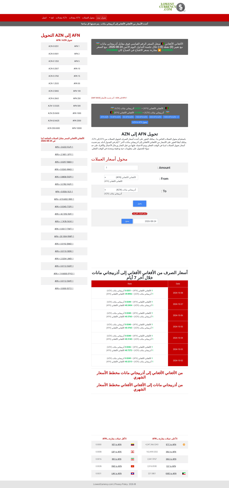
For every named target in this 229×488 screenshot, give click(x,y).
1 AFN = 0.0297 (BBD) (64, 162)
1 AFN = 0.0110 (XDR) (64, 251)
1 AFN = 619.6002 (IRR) (64, 199)
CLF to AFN (171, 466)
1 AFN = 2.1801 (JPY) (64, 154)
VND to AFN (116, 466)
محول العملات (88, 17)
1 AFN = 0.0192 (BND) (64, 244)
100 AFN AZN (141, 117)
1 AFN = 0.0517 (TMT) (64, 229)
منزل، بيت (101, 17)
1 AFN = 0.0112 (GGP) (64, 266)
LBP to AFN (116, 452)
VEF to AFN (116, 444)
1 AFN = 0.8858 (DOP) (64, 177)
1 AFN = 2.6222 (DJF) (64, 147)
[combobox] (113, 181)
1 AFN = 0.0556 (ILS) (64, 192)
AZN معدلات (61, 17)
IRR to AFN (116, 459)
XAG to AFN (171, 459)
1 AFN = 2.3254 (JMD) (64, 259)
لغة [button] (52, 17)
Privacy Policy (121, 484)
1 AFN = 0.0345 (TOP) (64, 207)
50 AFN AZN (128, 117)
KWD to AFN (171, 474)
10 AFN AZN (115, 117)
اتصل (44, 17)
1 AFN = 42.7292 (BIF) (64, 214)
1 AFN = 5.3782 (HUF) (64, 184)
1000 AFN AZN (170, 117)
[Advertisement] (139, 74)
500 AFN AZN (155, 117)
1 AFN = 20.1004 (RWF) (64, 236)
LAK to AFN (117, 474)
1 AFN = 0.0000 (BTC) (64, 288)
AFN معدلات (74, 17)
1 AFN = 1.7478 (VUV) (64, 221)
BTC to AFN (171, 444)
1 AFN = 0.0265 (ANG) (64, 169)
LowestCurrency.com (103, 484)
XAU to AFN (171, 452)
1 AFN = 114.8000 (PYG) (64, 274)
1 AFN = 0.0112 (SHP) (64, 281)
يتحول (140, 204)
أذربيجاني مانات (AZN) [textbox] (113, 194)
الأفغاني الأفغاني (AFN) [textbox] (113, 181)
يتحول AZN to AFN (139, 122)
